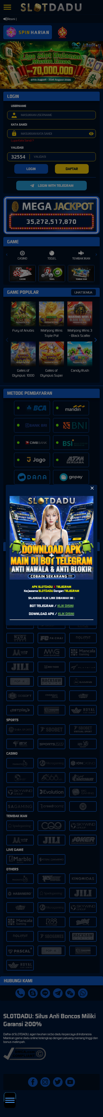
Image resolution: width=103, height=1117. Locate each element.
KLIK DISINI (65, 605)
